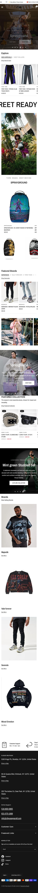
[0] (35, 7)
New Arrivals (6, 57)
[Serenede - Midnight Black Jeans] (9, 292)
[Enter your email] (35, 849)
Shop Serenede (5, 278)
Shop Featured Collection (8, 406)
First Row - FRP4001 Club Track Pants (9, 90)
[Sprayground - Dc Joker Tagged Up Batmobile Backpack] (19, 205)
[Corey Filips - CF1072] (28, 420)
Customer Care (7, 826)
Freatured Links (7, 833)
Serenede (5, 275)
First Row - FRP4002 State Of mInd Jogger (27, 90)
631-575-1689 (7, 813)
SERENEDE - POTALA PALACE (27, 307)
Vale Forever (17, 275)
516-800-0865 (7, 808)
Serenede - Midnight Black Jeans (9, 308)
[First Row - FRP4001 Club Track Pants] (9, 74)
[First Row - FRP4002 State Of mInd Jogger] (27, 74)
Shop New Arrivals (6, 60)
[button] (10, 42)
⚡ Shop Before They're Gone (25, 2)
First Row (4, 86)
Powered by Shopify (24, 886)
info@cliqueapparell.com (11, 818)
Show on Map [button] (5, 763)
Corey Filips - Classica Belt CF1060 (10, 436)
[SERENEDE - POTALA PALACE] (27, 292)
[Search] (32, 7)
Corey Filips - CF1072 (25, 435)
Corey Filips (5, 432)
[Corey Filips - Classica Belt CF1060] (10, 420)
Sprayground (8, 225)
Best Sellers (19, 57)
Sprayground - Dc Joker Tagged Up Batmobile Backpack (18, 229)
